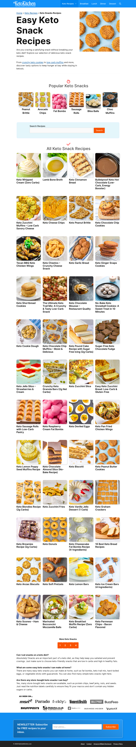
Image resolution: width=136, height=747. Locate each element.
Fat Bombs (59, 111)
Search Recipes (37, 126)
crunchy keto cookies (32, 62)
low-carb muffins (55, 62)
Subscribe (111, 727)
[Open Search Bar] (120, 3)
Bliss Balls (93, 111)
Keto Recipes (31, 13)
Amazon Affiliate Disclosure (102, 744)
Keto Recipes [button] (68, 4)
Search (99, 130)
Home (19, 13)
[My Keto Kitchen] (25, 3)
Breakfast (84, 4)
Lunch (94, 4)
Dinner (103, 4)
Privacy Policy (118, 744)
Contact (89, 744)
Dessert (112, 4)
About (83, 744)
